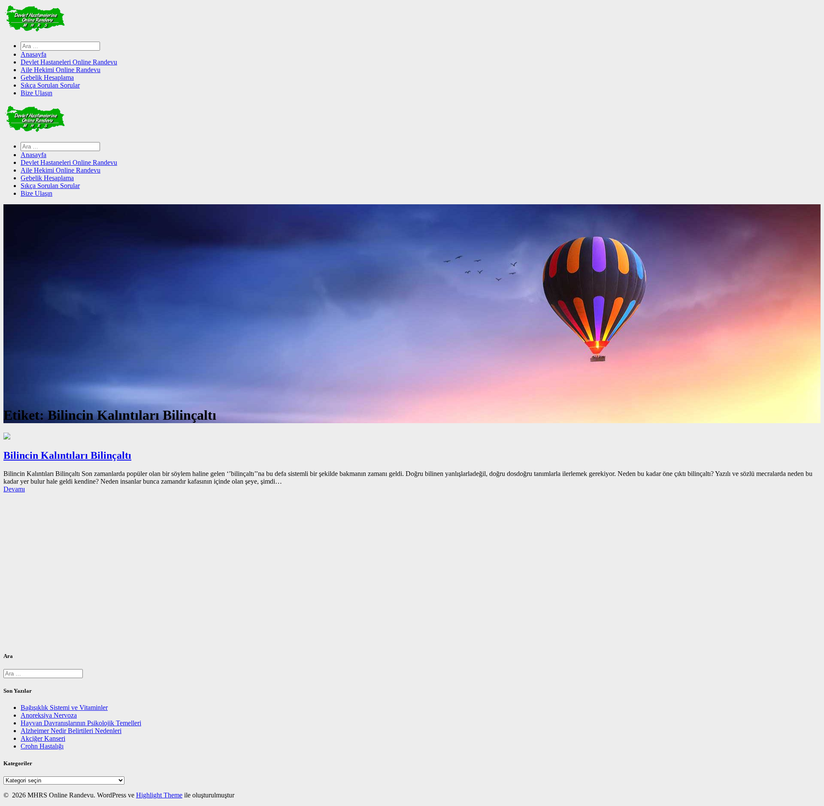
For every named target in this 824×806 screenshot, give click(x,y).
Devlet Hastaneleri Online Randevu (69, 62)
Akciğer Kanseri (43, 738)
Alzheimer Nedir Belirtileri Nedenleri (71, 730)
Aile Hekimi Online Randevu (60, 69)
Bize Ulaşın (36, 93)
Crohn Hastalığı (42, 746)
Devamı (14, 489)
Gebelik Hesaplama (47, 77)
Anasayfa (33, 54)
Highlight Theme (159, 795)
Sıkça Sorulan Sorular (50, 85)
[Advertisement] (260, 575)
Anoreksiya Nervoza (49, 715)
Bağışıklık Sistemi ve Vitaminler (64, 707)
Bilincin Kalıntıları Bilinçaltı (67, 455)
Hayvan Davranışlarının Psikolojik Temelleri (81, 723)
